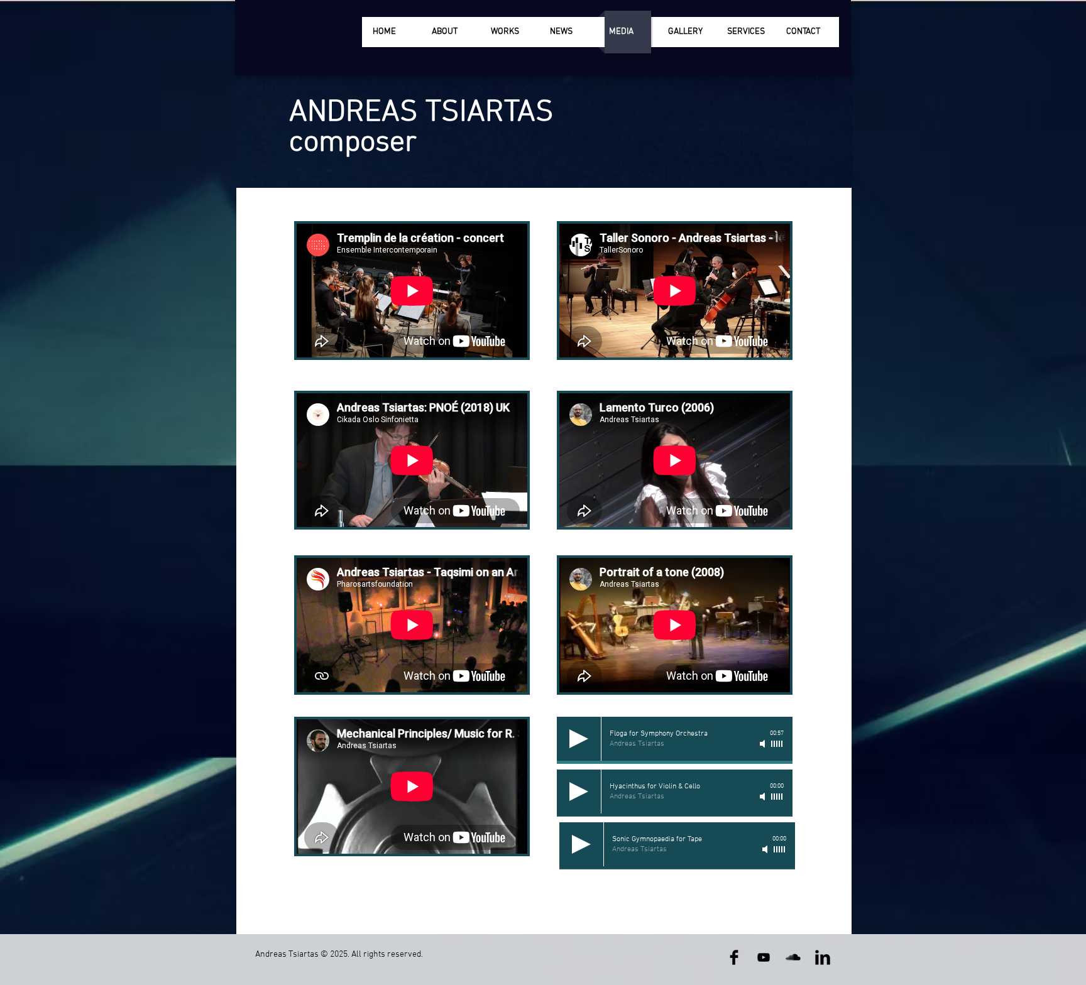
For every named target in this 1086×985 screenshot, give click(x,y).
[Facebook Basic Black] (734, 957)
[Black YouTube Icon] (763, 957)
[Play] (578, 738)
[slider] (777, 744)
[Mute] (763, 743)
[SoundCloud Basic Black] (793, 957)
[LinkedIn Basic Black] (822, 957)
